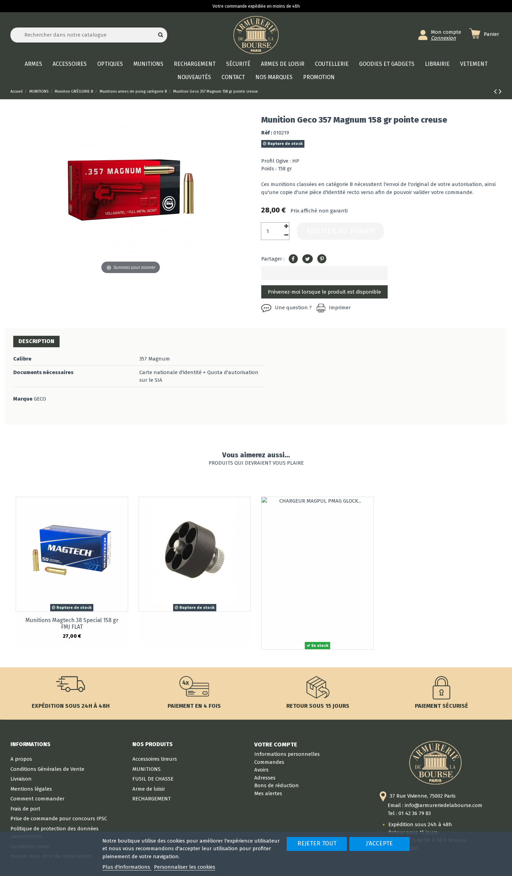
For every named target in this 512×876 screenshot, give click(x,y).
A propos (21, 759)
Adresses (265, 778)
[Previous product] (496, 91)
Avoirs (261, 770)
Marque (22, 399)
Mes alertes (268, 793)
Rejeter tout (316, 843)
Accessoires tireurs (154, 759)
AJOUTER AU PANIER (340, 231)
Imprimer (340, 307)
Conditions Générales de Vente (47, 769)
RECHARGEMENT (151, 799)
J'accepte (379, 843)
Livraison (21, 779)
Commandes (269, 762)
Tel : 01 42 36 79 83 (409, 813)
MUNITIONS (146, 769)
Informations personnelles (287, 754)
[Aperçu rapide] (122, 507)
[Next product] (500, 91)
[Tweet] (307, 259)
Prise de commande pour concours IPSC (58, 818)
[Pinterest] (321, 259)
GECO (40, 399)
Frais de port (25, 809)
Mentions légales (31, 789)
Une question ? (293, 307)
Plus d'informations (127, 867)
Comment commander (37, 799)
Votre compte (275, 744)
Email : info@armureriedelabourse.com (435, 805)
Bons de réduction (276, 785)
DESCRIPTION (36, 341)
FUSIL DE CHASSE (152, 779)
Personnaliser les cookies (184, 867)
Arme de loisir (148, 789)
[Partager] (293, 259)
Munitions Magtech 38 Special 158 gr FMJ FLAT (71, 623)
